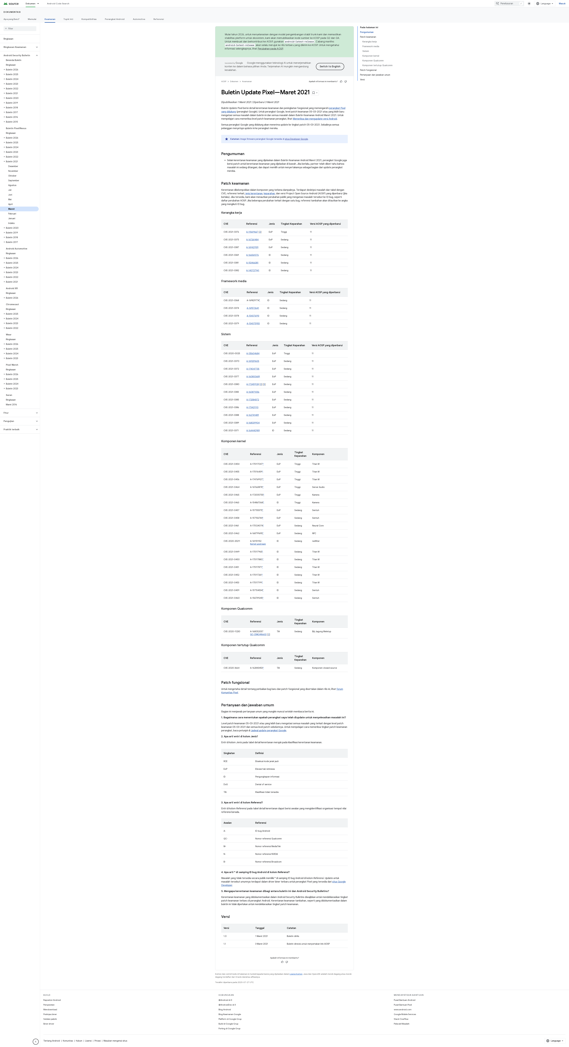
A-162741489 (252, 415)
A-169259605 (252, 361)
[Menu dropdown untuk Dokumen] (39, 3)
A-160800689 (253, 376)
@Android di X (225, 1000)
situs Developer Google (296, 139)
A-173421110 (252, 407)
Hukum (79, 1041)
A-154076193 (253, 315)
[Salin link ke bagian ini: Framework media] (249, 281)
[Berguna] (341, 81)
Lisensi (88, 1041)
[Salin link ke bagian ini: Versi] (233, 917)
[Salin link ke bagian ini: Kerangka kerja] (245, 213)
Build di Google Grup (228, 1023)
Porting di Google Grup (229, 1028)
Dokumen (30, 3)
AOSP (223, 81)
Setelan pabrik (50, 1019)
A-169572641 (253, 308)
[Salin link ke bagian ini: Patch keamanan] (252, 184)
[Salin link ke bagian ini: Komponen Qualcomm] (255, 609)
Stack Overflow (401, 1019)
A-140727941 (252, 270)
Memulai (32, 19)
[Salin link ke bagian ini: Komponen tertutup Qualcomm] (268, 645)
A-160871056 (252, 392)
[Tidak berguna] (345, 81)
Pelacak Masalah (401, 1023)
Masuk (562, 3)
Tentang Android (51, 1041)
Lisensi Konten (296, 974)
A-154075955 (253, 323)
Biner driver (48, 1023)
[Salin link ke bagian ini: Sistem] (234, 334)
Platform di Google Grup (230, 1019)
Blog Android (225, 1009)
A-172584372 (252, 399)
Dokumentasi (12, 12)
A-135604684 (252, 353)
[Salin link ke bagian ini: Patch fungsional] (252, 683)
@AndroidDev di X (227, 1004)
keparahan (269, 193)
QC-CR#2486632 (258, 634)
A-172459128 (252, 384)
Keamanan (50, 19)
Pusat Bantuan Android (404, 1000)
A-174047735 (252, 369)
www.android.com (402, 1009)
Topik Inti (68, 19)
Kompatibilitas (89, 19)
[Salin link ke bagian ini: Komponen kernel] (249, 441)
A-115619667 (252, 232)
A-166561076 (252, 255)
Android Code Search (58, 3)
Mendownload (50, 1009)
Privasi (98, 1041)
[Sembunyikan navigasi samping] (36, 1042)
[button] (17, 47)
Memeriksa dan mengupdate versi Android (315, 118)
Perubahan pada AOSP (270, 48)
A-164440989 (253, 430)
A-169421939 (252, 247)
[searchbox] (20, 28)
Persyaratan (49, 1004)
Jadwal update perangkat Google (268, 730)
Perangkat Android (114, 19)
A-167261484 (252, 239)
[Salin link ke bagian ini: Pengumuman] (247, 154)
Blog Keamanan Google (230, 1014)
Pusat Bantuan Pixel (403, 1004)
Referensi (159, 19)
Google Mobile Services (405, 1014)
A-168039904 (253, 422)
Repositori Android (52, 1000)
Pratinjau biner (50, 1014)
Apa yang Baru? (12, 19)
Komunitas (68, 1041)
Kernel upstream (258, 544)
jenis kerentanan (254, 193)
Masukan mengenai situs (115, 1041)
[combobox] (509, 3)
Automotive (139, 19)
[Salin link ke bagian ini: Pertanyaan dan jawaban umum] (277, 705)
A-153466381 (252, 262)
